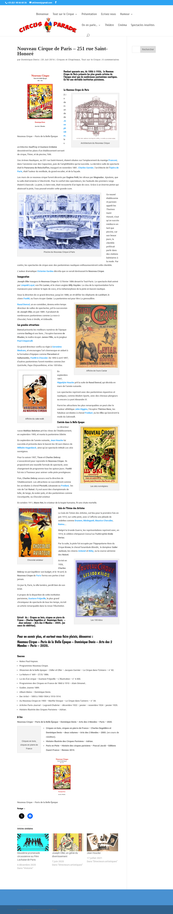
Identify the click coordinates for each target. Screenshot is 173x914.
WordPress (52, 909)
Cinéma (122, 25)
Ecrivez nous (108, 14)
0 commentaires (110, 60)
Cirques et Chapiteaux (68, 60)
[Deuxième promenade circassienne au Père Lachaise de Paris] (33, 842)
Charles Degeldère (34, 620)
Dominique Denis (30, 60)
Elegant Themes (31, 909)
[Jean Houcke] (102, 842)
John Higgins (81, 409)
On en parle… (89, 25)
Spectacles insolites (142, 25)
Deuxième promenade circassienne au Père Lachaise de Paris (28, 856)
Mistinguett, (89, 520)
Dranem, (79, 520)
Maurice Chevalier (104, 520)
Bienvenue (42, 14)
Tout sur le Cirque (63, 14)
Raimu (61, 524)
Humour (125, 14)
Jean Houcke (94, 853)
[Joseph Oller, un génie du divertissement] (67, 842)
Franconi (112, 160)
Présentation (89, 14)
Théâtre (109, 25)
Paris (38, 575)
